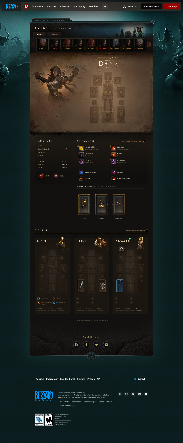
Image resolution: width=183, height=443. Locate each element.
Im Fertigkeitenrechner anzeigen (132, 141)
